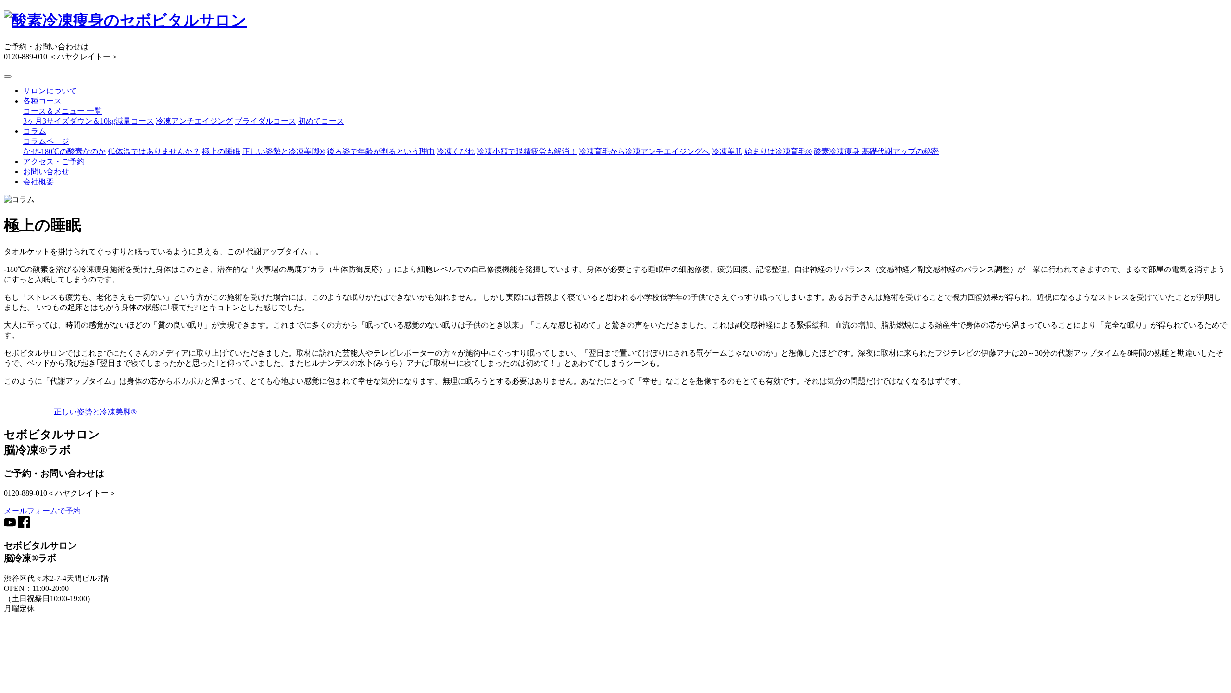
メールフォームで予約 (42, 511)
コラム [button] (34, 131)
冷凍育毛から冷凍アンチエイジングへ (644, 151)
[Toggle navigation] (8, 76)
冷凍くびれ (456, 151)
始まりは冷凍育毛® (778, 151)
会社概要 (38, 182)
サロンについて (50, 91)
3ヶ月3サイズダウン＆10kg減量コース (88, 121)
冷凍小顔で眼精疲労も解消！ (527, 151)
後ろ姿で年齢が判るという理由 (381, 151)
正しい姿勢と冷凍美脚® (283, 151)
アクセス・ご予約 (54, 161)
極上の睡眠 (221, 151)
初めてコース (321, 121)
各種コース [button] (42, 101)
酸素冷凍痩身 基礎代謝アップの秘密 (876, 151)
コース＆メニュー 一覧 (62, 111)
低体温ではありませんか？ (154, 151)
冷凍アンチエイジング (194, 121)
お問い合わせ (46, 171)
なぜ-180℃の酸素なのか (64, 151)
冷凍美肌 (727, 151)
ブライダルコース (265, 121)
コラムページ (46, 141)
